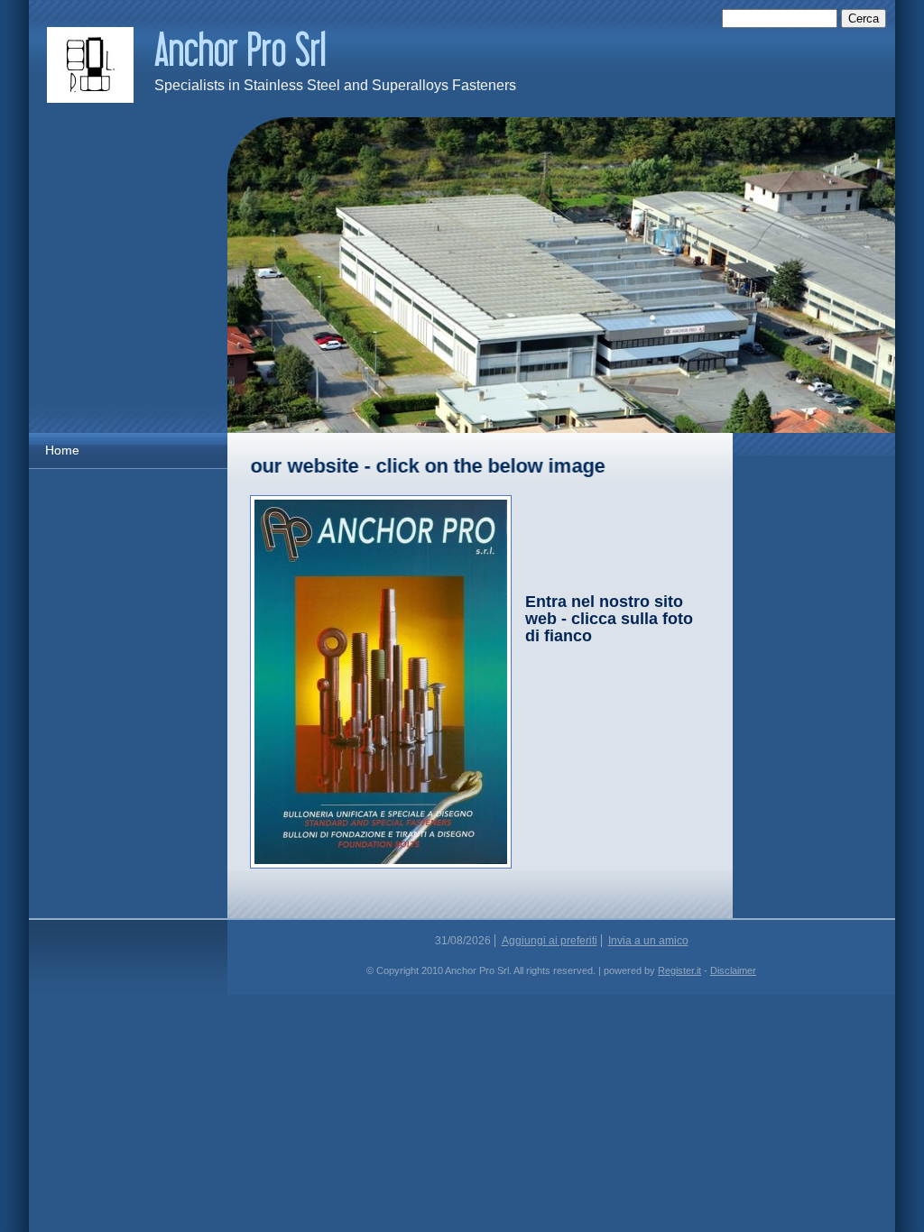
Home (62, 450)
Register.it (679, 970)
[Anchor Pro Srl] (90, 65)
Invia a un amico (648, 940)
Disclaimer (733, 970)
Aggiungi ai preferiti (549, 940)
